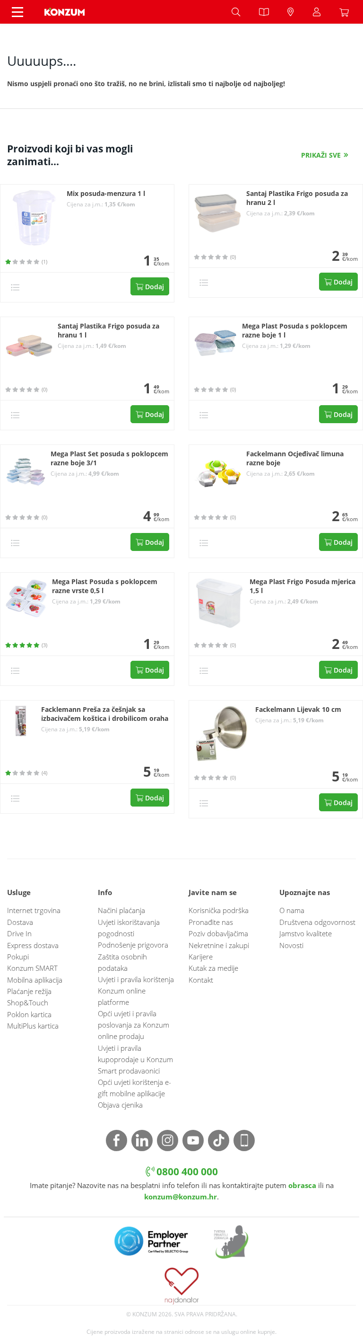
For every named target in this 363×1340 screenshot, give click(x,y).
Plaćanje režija (29, 991)
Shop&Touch (27, 1002)
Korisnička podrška (219, 910)
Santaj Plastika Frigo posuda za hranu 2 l (297, 198)
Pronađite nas (211, 922)
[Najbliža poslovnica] (290, 12)
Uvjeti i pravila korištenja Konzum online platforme (136, 991)
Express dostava (33, 945)
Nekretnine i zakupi (219, 945)
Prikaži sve (321, 155)
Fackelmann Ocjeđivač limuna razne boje (295, 458)
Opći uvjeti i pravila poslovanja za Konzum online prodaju (133, 1025)
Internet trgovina (33, 910)
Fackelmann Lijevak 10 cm (298, 709)
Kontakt (201, 980)
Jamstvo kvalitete (305, 933)
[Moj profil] (316, 12)
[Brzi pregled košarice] (346, 12)
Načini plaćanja (121, 910)
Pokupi (18, 956)
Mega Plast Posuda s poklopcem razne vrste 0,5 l (104, 586)
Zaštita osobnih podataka (122, 962)
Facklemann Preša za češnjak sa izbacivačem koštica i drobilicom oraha (104, 714)
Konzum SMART (32, 968)
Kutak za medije (213, 968)
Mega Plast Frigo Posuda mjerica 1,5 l (302, 586)
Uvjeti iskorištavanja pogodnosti (129, 927)
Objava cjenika (120, 1104)
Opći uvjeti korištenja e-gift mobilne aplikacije (134, 1087)
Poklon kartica (29, 1014)
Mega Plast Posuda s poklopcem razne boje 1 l (294, 330)
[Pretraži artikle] (236, 12)
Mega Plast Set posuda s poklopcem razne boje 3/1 (109, 458)
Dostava (20, 922)
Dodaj (153, 286)
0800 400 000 (186, 1171)
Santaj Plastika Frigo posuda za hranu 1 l (108, 330)
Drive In (19, 933)
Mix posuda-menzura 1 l (106, 193)
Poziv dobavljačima (218, 933)
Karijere (201, 956)
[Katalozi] (264, 12)
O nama (291, 910)
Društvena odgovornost (317, 922)
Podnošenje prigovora (133, 945)
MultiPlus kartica (33, 1025)
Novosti (291, 945)
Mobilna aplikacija (34, 980)
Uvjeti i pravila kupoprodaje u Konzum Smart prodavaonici (135, 1059)
